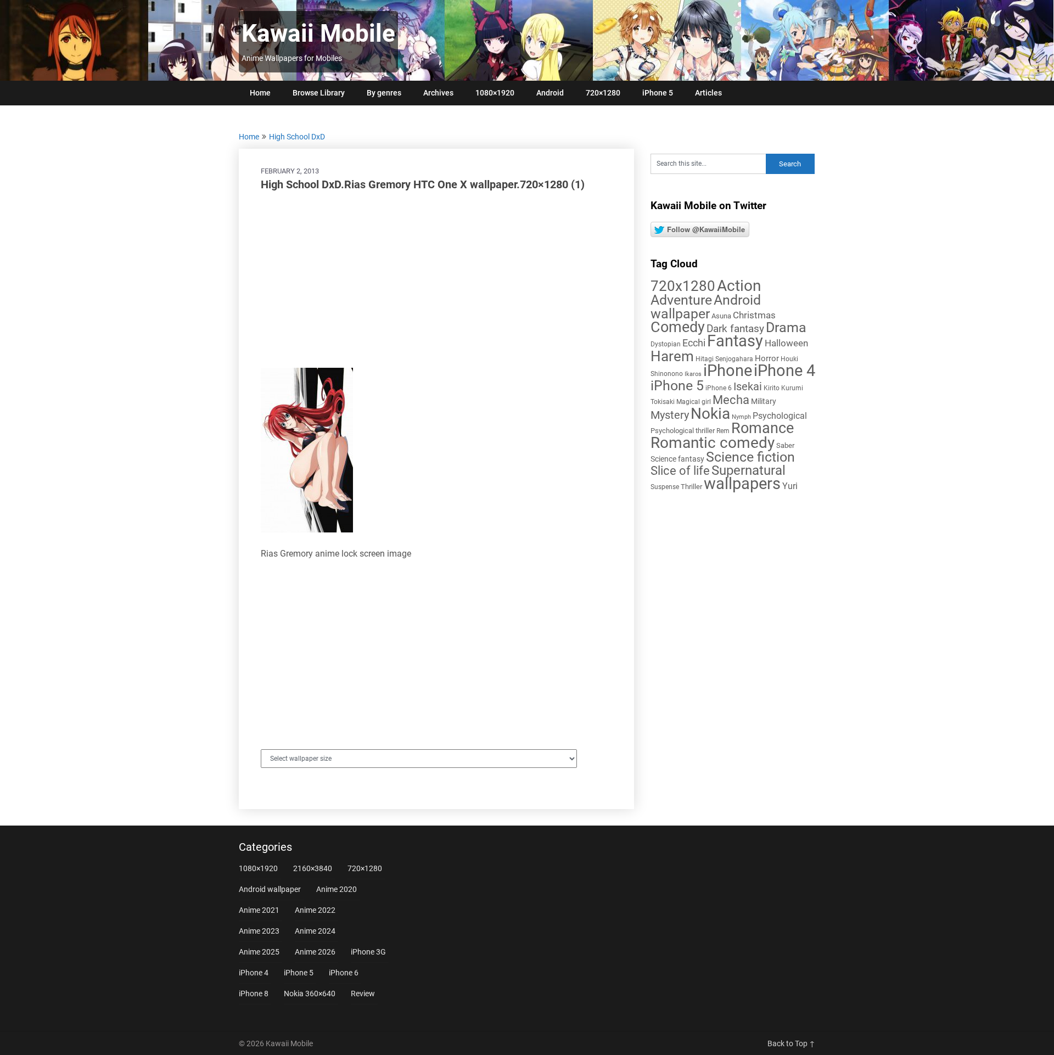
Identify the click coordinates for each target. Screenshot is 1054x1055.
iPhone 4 (784, 370)
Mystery (670, 415)
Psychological (780, 416)
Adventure (681, 299)
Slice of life (680, 471)
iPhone (727, 370)
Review (363, 993)
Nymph (741, 416)
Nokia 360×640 (309, 993)
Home (260, 92)
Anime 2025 (259, 951)
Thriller (691, 486)
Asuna (721, 316)
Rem (723, 431)
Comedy (678, 327)
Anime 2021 (259, 910)
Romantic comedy (713, 443)
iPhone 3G (368, 951)
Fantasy (735, 341)
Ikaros (693, 374)
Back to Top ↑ (791, 1043)
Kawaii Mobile (318, 33)
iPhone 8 (253, 993)
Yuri (790, 486)
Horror (767, 358)
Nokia (710, 414)
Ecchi (693, 343)
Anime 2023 (259, 931)
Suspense (665, 487)
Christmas (754, 315)
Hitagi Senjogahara (724, 359)
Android (550, 92)
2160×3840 (312, 868)
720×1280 (603, 92)
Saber (785, 445)
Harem (672, 355)
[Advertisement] (436, 280)
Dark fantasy (735, 329)
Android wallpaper (706, 307)
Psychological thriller (683, 431)
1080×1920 (494, 92)
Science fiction (750, 457)
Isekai (747, 386)
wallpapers (742, 483)
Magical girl (693, 402)
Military (763, 401)
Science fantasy (677, 458)
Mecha (731, 400)
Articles (708, 92)
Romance (762, 428)
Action (739, 286)
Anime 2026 (315, 951)
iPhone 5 (657, 92)
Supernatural (748, 470)
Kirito (772, 388)
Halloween (786, 343)
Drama (786, 327)
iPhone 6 (718, 388)
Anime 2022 (315, 910)
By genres (384, 92)
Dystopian (666, 344)
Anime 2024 (315, 931)
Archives (438, 92)
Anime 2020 (336, 889)
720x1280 (683, 286)
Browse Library (319, 92)
